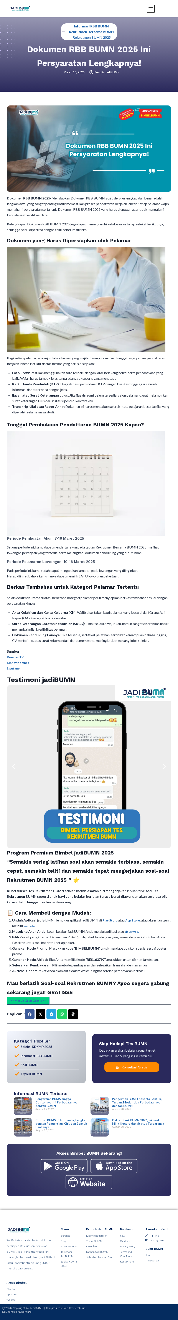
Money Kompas (18, 663)
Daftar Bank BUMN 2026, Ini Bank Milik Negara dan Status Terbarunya (138, 1121)
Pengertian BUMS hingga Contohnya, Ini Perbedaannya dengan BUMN (56, 1102)
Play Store (110, 920)
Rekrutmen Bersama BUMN (91, 32)
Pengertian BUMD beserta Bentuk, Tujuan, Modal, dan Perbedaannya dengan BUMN (137, 1102)
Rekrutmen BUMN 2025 (92, 37)
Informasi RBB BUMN (91, 26)
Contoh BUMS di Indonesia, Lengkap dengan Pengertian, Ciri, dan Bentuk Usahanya (61, 1123)
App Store (132, 920)
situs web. (132, 931)
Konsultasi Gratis (134, 1067)
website (29, 926)
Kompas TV (15, 657)
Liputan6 (13, 668)
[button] (13, 766)
